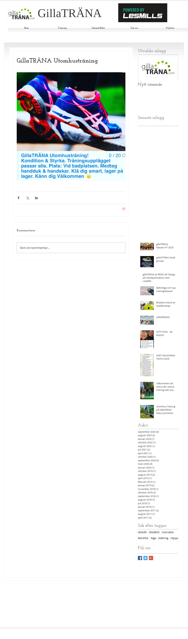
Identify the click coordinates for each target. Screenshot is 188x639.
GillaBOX (154, 532)
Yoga (153, 538)
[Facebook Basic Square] (140, 558)
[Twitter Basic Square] (145, 558)
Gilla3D (142, 532)
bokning (163, 538)
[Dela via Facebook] (18, 198)
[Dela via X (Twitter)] (27, 198)
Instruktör (168, 532)
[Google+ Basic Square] (151, 558)
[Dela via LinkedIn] (36, 198)
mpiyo (174, 538)
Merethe (143, 538)
